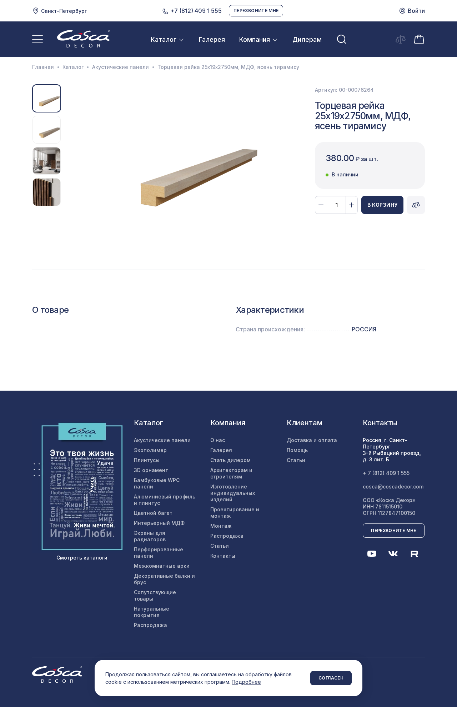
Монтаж (221, 526)
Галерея (212, 39)
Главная (43, 67)
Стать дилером (230, 460)
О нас (217, 440)
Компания (254, 39)
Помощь (297, 450)
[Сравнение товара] (416, 205)
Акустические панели (120, 67)
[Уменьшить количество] (321, 205)
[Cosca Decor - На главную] (83, 38)
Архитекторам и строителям (231, 473)
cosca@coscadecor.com (393, 486)
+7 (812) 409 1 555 (195, 10)
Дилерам (307, 39)
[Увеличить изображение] (183, 160)
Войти (416, 10)
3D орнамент (151, 470)
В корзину (382, 205)
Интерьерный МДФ (159, 523)
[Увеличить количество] (351, 205)
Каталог (163, 39)
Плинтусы (147, 460)
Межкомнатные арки (162, 566)
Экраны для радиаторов (150, 536)
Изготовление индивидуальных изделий (232, 492)
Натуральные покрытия (151, 612)
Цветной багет (153, 513)
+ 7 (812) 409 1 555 (386, 473)
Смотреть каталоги (81, 558)
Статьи (219, 546)
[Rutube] (414, 554)
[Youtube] (372, 554)
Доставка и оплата (312, 440)
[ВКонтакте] (393, 554)
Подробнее (246, 682)
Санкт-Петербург (64, 11)
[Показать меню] (37, 39)
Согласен (330, 678)
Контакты (222, 556)
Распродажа (150, 625)
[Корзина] (419, 38)
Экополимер (150, 450)
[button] (70, 161)
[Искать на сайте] (341, 39)
